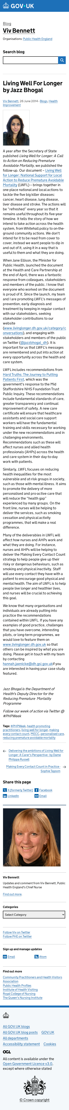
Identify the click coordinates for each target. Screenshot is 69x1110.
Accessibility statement (21, 1044)
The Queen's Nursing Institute (22, 998)
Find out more (12, 894)
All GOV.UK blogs (16, 1026)
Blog (7, 23)
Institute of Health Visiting (20, 989)
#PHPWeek (18, 726)
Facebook (45, 790)
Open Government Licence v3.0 (27, 1063)
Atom (43, 957)
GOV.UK (47, 1032)
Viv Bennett (19, 30)
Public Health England (37, 39)
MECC (35, 734)
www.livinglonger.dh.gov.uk (24, 644)
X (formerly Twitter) (20, 790)
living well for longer (34, 730)
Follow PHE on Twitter (17, 936)
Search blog (14, 52)
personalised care (52, 734)
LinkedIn (13, 796)
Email (43, 796)
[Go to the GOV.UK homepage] (18, 5)
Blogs (43, 101)
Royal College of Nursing (19, 993)
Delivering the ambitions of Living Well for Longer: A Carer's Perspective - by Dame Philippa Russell (36, 755)
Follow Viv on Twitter (16, 932)
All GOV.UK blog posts (20, 1032)
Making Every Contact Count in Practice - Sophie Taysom (33, 769)
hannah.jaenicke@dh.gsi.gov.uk (28, 664)
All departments (15, 1038)
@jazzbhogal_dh (34, 342)
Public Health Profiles (17, 985)
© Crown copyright (34, 1100)
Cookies (50, 1044)
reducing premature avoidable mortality (29, 737)
